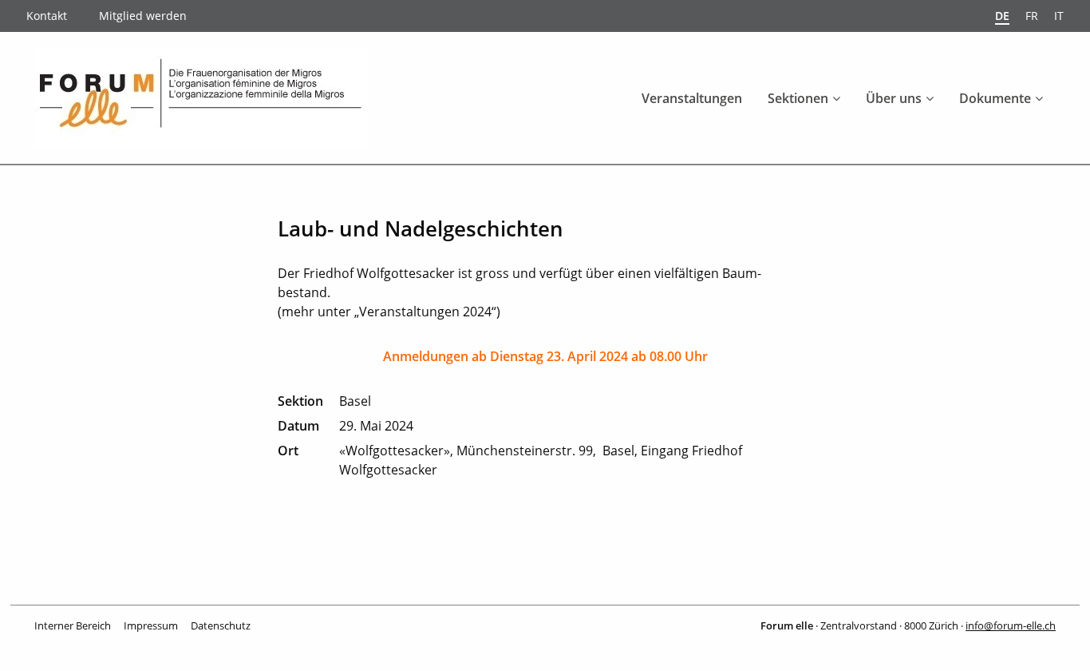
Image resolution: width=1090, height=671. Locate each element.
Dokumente (995, 98)
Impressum (151, 625)
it (1059, 15)
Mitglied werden (143, 15)
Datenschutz (221, 625)
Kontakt (46, 15)
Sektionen (798, 98)
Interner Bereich (72, 625)
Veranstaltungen (692, 98)
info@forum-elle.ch (1011, 625)
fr (1031, 15)
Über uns (894, 98)
